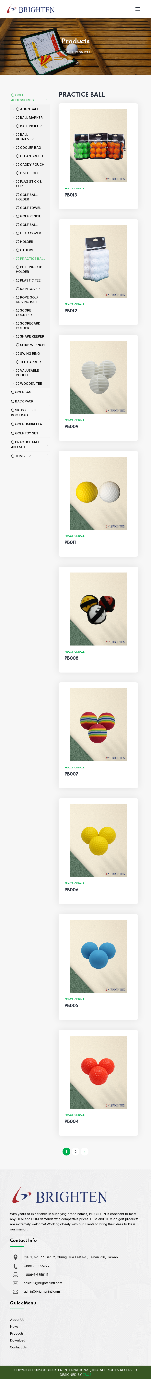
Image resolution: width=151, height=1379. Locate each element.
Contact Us (18, 1347)
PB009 (71, 427)
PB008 (71, 658)
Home (65, 52)
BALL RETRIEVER (25, 137)
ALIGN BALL (29, 109)
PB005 (71, 1006)
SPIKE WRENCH (32, 345)
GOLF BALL (28, 225)
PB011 (70, 543)
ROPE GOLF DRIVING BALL (27, 299)
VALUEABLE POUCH (27, 373)
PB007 (71, 774)
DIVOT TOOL (29, 173)
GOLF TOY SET (26, 433)
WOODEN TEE (30, 383)
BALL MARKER (31, 118)
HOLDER (26, 242)
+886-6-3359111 (36, 1275)
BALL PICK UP (30, 126)
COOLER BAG (30, 148)
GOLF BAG (22, 392)
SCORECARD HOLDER (28, 325)
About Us (17, 1320)
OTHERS (26, 250)
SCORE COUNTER (24, 312)
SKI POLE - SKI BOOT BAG (24, 412)
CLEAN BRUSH (31, 156)
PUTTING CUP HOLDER (29, 269)
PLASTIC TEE (30, 280)
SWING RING (29, 354)
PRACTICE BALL (32, 259)
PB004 (71, 1122)
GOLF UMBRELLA (28, 424)
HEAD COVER (30, 233)
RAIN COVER (29, 289)
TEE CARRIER (30, 362)
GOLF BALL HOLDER (27, 197)
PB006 (71, 890)
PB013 (70, 195)
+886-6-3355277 (37, 1266)
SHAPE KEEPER (31, 336)
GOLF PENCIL (30, 216)
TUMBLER (22, 456)
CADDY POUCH (31, 165)
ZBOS (87, 1375)
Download (17, 1340)
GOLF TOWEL (30, 208)
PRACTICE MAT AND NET (25, 444)
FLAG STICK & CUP (29, 184)
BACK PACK (23, 401)
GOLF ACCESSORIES (22, 97)
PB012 (70, 311)
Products (17, 1333)
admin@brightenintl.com (42, 1291)
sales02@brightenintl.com (43, 1283)
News (14, 1326)
